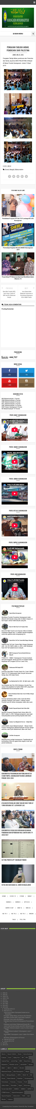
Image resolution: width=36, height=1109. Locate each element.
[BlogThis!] (5, 166)
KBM (20, 1061)
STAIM (22, 896)
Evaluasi (4, 1057)
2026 (4, 993)
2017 (4, 1003)
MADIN (31, 913)
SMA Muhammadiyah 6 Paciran (11, 400)
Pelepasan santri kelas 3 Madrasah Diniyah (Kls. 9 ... (18, 1024)
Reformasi (27, 1085)
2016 (4, 1005)
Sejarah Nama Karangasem (15, 613)
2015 (4, 1007)
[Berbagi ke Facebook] (9, 166)
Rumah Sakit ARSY (7, 1089)
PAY (31, 1075)
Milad (3, 1075)
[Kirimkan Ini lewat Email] (4, 166)
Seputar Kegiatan (6, 1096)
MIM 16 (19, 908)
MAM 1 (30, 896)
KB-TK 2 (13, 913)
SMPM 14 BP (10, 908)
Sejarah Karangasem (17, 1092)
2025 (4, 994)
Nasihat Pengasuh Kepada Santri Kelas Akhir (19, 708)
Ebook (19, 1054)
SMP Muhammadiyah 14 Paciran (11, 405)
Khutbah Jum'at (14, 1064)
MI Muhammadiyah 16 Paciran (11, 409)
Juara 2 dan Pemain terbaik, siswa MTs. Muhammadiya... (19, 1026)
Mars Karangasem (18, 1071)
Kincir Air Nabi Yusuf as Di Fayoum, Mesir (18, 627)
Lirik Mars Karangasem (14, 735)
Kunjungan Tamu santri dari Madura (13, 1019)
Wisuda (4, 1099)
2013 (4, 1044)
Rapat (20, 1085)
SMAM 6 (8, 902)
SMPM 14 (30, 1089)
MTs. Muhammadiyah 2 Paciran (11, 404)
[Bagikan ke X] (7, 166)
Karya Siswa (27, 1061)
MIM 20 (28, 908)
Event (7, 169)
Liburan (31, 1064)
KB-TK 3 (22, 913)
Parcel (3, 1078)
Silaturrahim (19, 169)
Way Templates (29, 1106)
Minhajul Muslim (11, 1075)
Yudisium (10, 1099)
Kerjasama (5, 1064)
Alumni (4, 1054)
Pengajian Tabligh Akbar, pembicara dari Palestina (17, 1015)
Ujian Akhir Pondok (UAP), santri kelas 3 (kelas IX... (17, 1017)
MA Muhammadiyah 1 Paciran (11, 398)
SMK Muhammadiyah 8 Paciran (11, 402)
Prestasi (19, 1082)
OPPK (19, 1075)
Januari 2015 (8, 1041)
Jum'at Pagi (14, 1061)
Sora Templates (13, 1106)
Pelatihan (20, 1078)
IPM (27, 1057)
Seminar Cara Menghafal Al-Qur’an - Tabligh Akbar (20, 722)
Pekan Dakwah (11, 1078)
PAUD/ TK (25, 1075)
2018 (4, 1001)
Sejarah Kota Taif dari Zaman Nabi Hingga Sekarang (21, 640)
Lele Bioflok (23, 1064)
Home (4, 896)
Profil (25, 1082)
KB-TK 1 (5, 913)
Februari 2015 (8, 1039)
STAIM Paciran (6, 1092)
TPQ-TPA (23, 919)
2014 (4, 1043)
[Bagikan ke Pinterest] (10, 166)
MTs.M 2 (27, 902)
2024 (4, 996)
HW (23, 1057)
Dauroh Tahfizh (12, 1054)
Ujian (28, 1096)
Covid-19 (13, 896)
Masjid (11, 169)
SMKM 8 (17, 902)
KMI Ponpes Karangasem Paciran (12, 407)
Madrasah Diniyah (6, 1071)
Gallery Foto (16, 1057)
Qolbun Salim (5, 1085)
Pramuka (12, 1082)
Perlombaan (5, 1082)
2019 (4, 1000)
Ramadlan (14, 1085)
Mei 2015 (6, 1010)
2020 (4, 998)
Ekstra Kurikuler (27, 1054)
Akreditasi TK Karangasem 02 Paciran (14, 1037)
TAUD (14, 919)
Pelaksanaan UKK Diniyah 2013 (16, 667)
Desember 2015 (8, 1009)
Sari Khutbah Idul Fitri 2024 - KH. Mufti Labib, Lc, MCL (21, 681)
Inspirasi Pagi (5, 1061)
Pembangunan (29, 1078)
